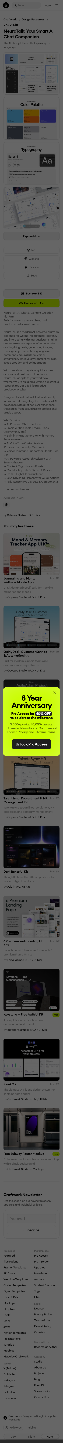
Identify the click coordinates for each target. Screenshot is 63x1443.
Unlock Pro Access (32, 744)
